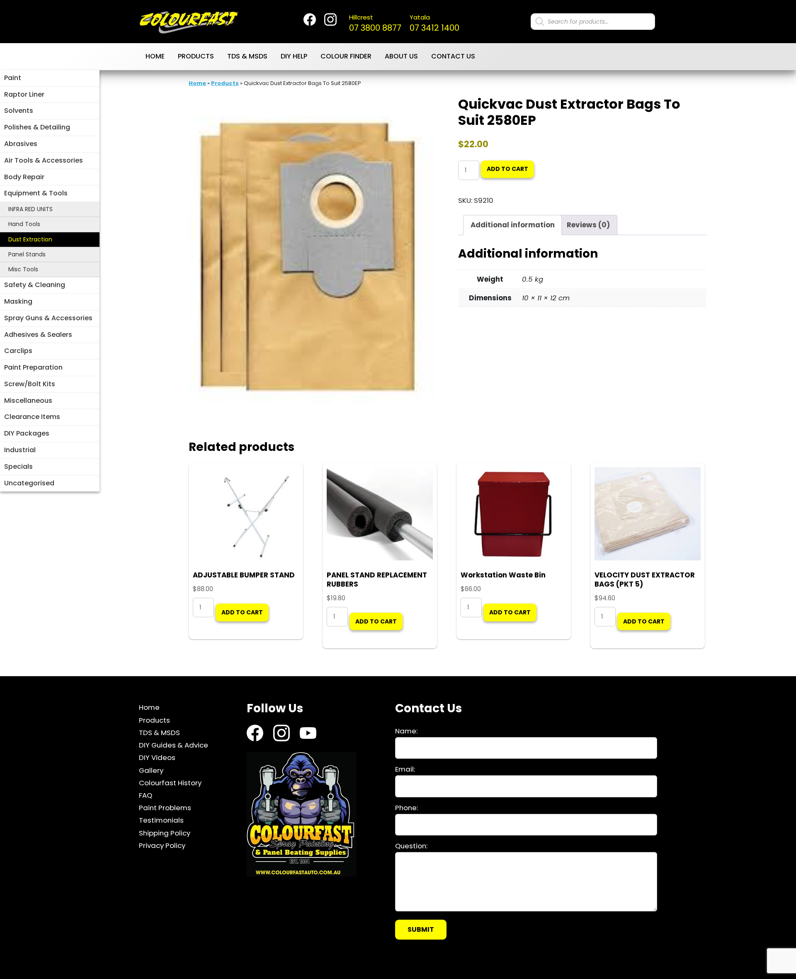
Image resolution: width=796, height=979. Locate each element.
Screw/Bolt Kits (29, 384)
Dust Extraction (30, 239)
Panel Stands (27, 254)
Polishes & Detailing (37, 127)
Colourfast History (170, 783)
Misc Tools (23, 269)
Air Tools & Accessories (43, 160)
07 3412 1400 (434, 23)
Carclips (18, 351)
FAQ (145, 795)
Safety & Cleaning (34, 285)
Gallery (151, 770)
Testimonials (161, 820)
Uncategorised (29, 483)
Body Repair (24, 177)
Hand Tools (24, 224)
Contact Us (453, 56)
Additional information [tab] (513, 225)
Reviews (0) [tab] (588, 225)
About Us (401, 56)
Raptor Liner (24, 94)
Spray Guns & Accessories (48, 318)
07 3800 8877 (375, 23)
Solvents (18, 110)
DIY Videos (157, 757)
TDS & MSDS (247, 56)
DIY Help (294, 56)
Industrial (20, 450)
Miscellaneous (28, 400)
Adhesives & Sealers (38, 334)
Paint (12, 78)
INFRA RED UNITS (30, 209)
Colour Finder (345, 56)
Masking (18, 301)
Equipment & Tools (36, 193)
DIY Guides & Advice (173, 745)
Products (196, 56)
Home (155, 56)
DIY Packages (26, 433)
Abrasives (20, 144)
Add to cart (507, 169)
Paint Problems (165, 808)
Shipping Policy (164, 833)
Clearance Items (32, 416)
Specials (18, 466)
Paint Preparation (33, 367)
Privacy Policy (162, 845)
